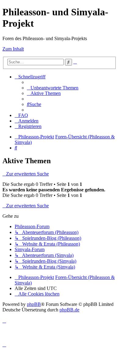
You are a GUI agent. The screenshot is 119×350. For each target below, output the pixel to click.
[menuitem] (52, 87)
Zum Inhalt (13, 48)
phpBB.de (69, 309)
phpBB (34, 304)
